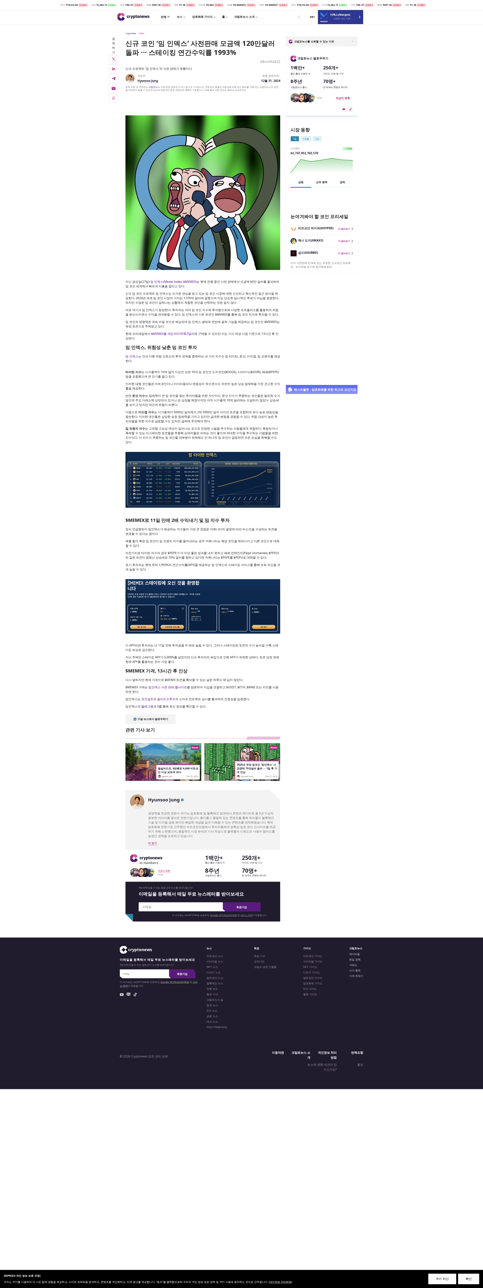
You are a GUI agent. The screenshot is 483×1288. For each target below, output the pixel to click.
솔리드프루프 (166, 699)
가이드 (307, 948)
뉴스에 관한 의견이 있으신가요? (322, 1067)
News (141, 33)
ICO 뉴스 (212, 1010)
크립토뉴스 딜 (215, 999)
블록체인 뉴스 (215, 983)
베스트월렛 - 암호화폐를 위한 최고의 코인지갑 (325, 390)
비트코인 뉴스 (215, 956)
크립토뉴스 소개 (244, 16)
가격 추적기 (356, 975)
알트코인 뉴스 (215, 977)
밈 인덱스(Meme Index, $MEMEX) (173, 282)
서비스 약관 (246, 915)
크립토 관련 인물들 (265, 966)
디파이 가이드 (311, 972)
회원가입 (241, 907)
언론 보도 (212, 988)
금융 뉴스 (212, 1016)
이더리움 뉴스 (215, 961)
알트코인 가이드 (312, 977)
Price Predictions (217, 1027)
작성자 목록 (343, 98)
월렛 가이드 (310, 994)
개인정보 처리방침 (327, 1055)
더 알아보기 (344, 229)
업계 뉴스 (212, 1005)
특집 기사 (259, 956)
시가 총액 (355, 970)
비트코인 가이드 (312, 956)
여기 (229, 90)
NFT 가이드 (310, 966)
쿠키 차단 (442, 1279)
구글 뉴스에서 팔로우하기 (152, 719)
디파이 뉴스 (214, 972)
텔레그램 (147, 707)
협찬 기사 (212, 994)
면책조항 (357, 1052)
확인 (469, 1279)
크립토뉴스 (154, 87)
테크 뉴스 (212, 1021)
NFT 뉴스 (212, 966)
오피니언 (259, 961)
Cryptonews (130, 33)
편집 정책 (355, 959)
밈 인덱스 (131, 356)
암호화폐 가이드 (202, 16)
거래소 (353, 965)
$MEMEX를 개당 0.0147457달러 (172, 334)
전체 (163, 17)
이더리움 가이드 (312, 961)
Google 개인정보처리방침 (223, 915)
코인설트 (147, 699)
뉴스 (179, 16)
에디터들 (354, 954)
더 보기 (152, 843)
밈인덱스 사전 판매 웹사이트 (167, 687)
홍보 (360, 1065)
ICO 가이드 (310, 988)
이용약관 (278, 1052)
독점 (256, 948)
